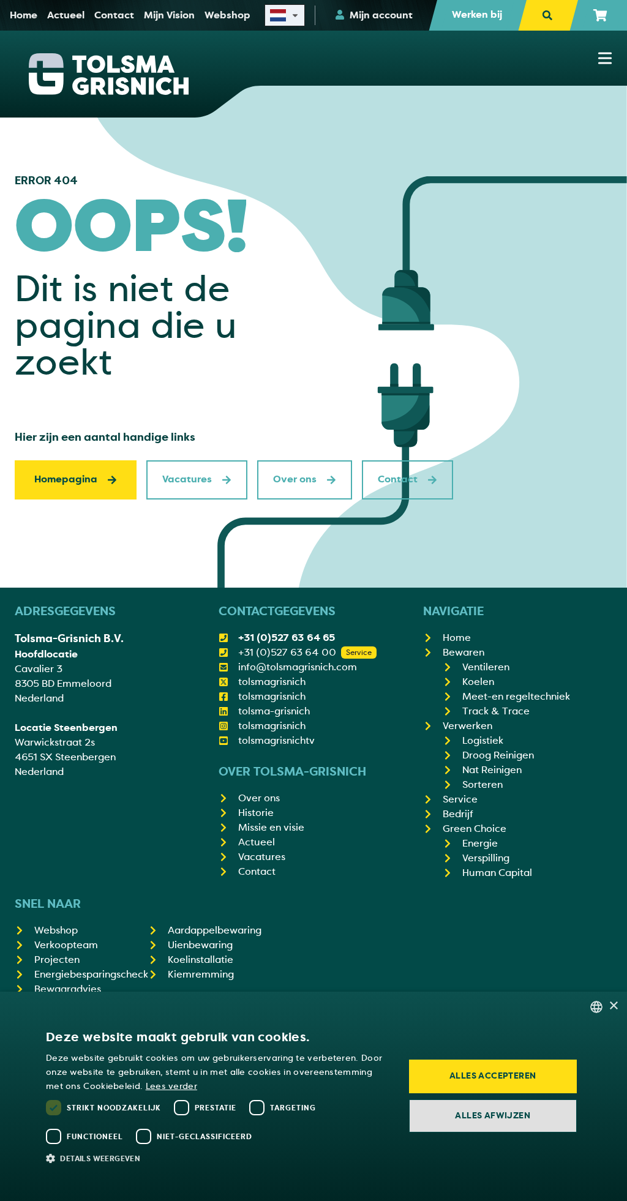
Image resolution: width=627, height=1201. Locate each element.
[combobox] (596, 1007)
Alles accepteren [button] (492, 1076)
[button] (217, 1158)
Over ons (295, 479)
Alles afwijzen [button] (492, 1115)
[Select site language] (285, 15)
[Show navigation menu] (605, 58)
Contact (398, 479)
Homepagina (65, 479)
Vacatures (187, 479)
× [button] (613, 1006)
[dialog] (313, 1096)
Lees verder (171, 1086)
